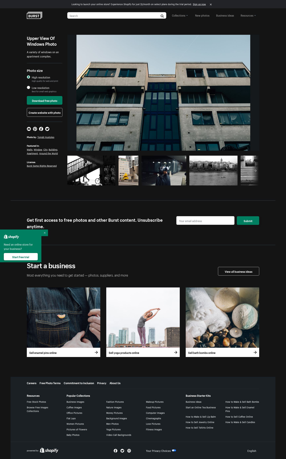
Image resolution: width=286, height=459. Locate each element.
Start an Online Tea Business (201, 407)
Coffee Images (74, 407)
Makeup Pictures (155, 401)
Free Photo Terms (50, 383)
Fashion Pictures (115, 401)
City (45, 149)
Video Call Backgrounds (118, 434)
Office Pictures (74, 412)
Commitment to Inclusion (79, 383)
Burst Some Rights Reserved (42, 165)
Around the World (48, 153)
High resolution (41, 77)
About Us (115, 383)
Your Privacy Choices (158, 450)
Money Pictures (114, 412)
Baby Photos (73, 434)
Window (38, 149)
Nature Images (113, 407)
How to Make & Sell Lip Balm (201, 416)
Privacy (101, 383)
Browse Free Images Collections (37, 409)
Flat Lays (71, 418)
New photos (202, 15)
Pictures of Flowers (77, 429)
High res (92, 182)
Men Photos (112, 423)
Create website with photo (45, 112)
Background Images (116, 418)
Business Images (75, 401)
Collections (178, 15)
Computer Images (155, 412)
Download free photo (44, 100)
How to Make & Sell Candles (240, 422)
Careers (31, 383)
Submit (248, 220)
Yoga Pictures (113, 429)
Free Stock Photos (36, 401)
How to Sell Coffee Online (239, 416)
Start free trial (20, 257)
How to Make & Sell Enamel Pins (239, 409)
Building (53, 149)
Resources (247, 15)
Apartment (32, 153)
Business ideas (225, 15)
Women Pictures (75, 423)
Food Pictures (153, 407)
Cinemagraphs (153, 418)
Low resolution (40, 88)
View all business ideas (238, 271)
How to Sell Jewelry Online (200, 422)
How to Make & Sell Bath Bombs (242, 401)
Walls (29, 149)
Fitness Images (154, 429)
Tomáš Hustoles (45, 137)
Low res (105, 182)
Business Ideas (193, 401)
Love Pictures (153, 423)
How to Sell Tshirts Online (199, 427)
